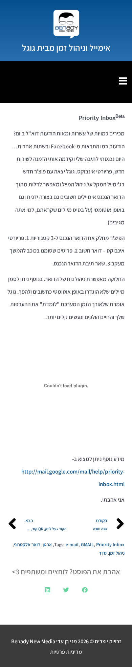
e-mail (72, 544)
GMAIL (87, 544)
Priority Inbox (110, 544)
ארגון (47, 544)
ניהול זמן (117, 553)
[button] (84, 589)
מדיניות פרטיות (66, 651)
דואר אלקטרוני (27, 544)
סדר (103, 553)
